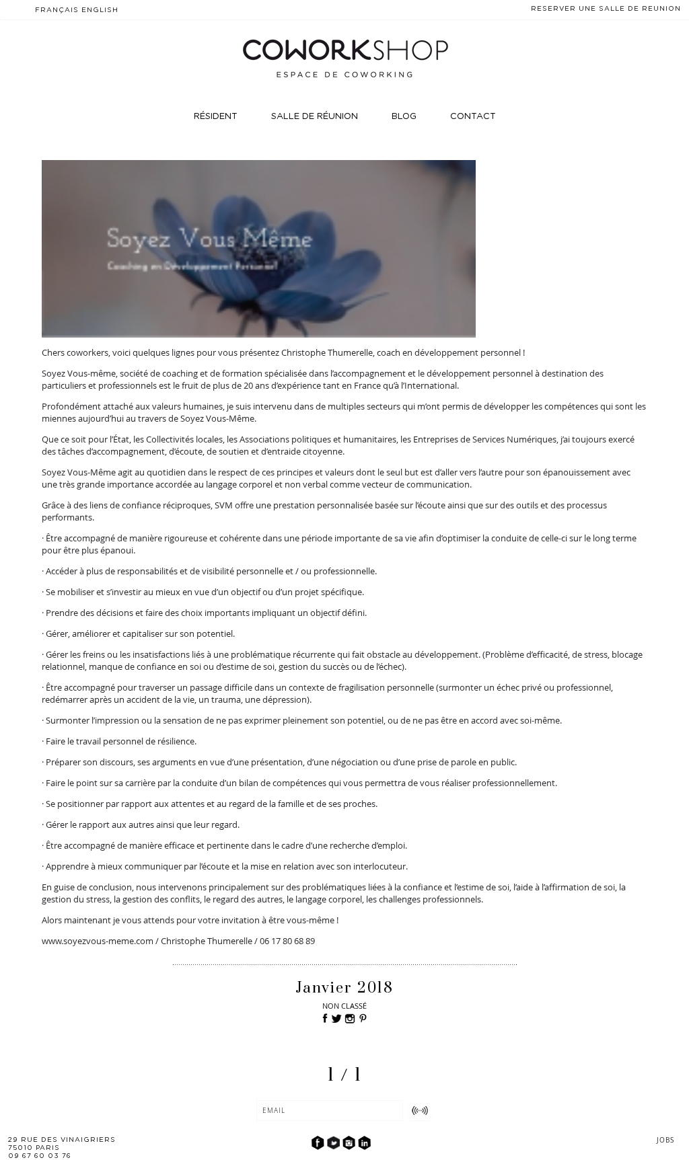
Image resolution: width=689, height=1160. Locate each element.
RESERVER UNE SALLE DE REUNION (606, 8)
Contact (473, 116)
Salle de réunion (314, 116)
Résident (216, 116)
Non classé (344, 1006)
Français (57, 10)
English (99, 10)
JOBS (665, 1140)
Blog (404, 116)
